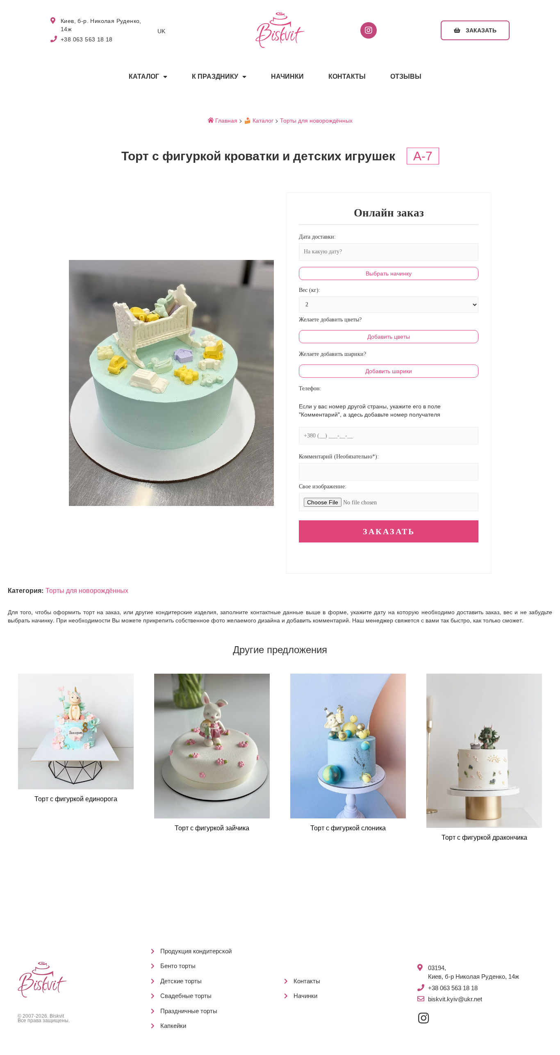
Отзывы (405, 76)
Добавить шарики (388, 371)
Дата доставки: (317, 237)
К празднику (215, 76)
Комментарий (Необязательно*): (339, 456)
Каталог (144, 76)
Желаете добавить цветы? (330, 320)
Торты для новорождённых (316, 120)
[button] (475, 30)
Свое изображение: (322, 486)
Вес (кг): (309, 290)
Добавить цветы (388, 336)
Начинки (287, 76)
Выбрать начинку (389, 273)
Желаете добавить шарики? (332, 354)
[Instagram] (368, 30)
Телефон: (310, 388)
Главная (225, 120)
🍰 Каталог (258, 120)
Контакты (347, 76)
